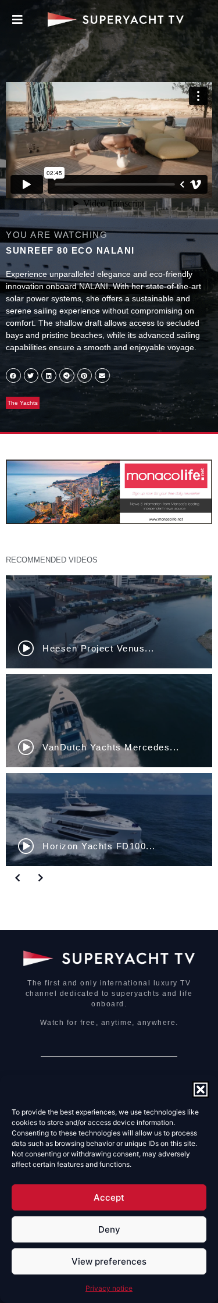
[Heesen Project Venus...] (109, 621)
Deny (109, 1229)
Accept (109, 1197)
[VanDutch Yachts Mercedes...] (109, 720)
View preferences (109, 1261)
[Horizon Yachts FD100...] (109, 819)
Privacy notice (109, 1288)
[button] (200, 1089)
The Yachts (23, 403)
